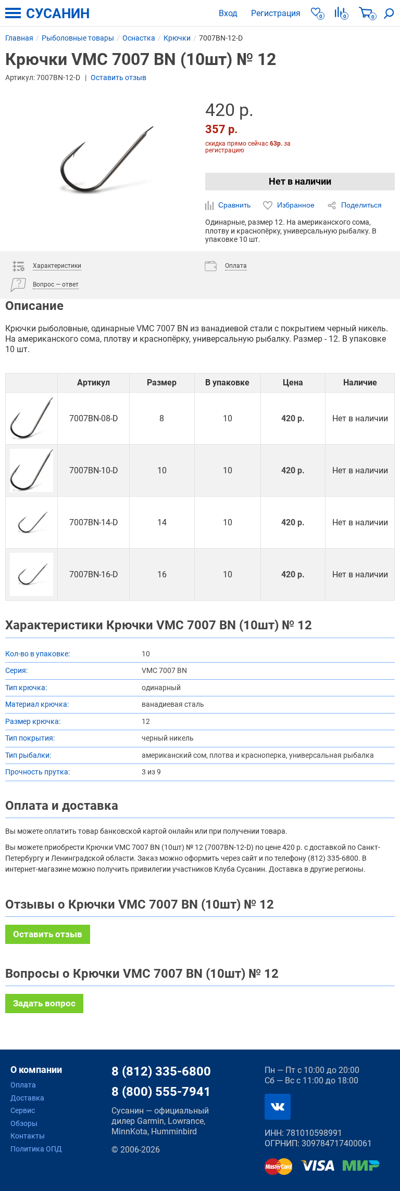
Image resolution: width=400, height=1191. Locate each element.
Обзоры (24, 1123)
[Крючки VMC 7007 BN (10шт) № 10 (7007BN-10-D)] (31, 470)
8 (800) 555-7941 (161, 1091)
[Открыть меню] (13, 13)
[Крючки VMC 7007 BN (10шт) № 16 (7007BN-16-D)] (31, 574)
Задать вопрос (44, 1003)
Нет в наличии (300, 181)
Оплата (23, 1085)
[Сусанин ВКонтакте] (278, 1107)
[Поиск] (389, 13)
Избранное (296, 205)
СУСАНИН (58, 13)
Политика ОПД (36, 1149)
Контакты (27, 1136)
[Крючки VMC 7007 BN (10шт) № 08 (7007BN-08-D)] (31, 418)
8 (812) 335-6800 (161, 1071)
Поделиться (360, 205)
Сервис (22, 1110)
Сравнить (234, 205)
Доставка (27, 1098)
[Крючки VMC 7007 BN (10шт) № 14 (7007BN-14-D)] (31, 522)
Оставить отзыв (118, 77)
